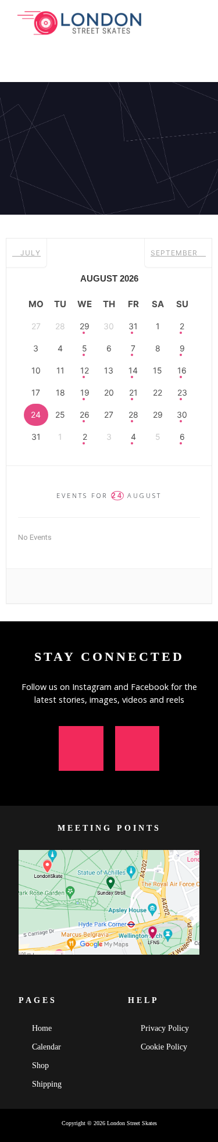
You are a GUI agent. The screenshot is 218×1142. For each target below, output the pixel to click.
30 (182, 414)
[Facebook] (137, 748)
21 (133, 392)
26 (85, 414)
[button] (203, 65)
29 (85, 326)
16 (182, 370)
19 (85, 392)
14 (133, 370)
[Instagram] (81, 748)
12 (84, 370)
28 (133, 414)
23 (182, 392)
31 (133, 326)
